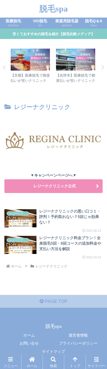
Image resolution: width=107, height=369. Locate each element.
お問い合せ (29, 343)
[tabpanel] (30, 66)
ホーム (29, 335)
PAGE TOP (55, 301)
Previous (4, 67)
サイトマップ (53, 351)
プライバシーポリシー (78, 343)
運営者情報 (78, 335)
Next (103, 67)
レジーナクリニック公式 (53, 186)
